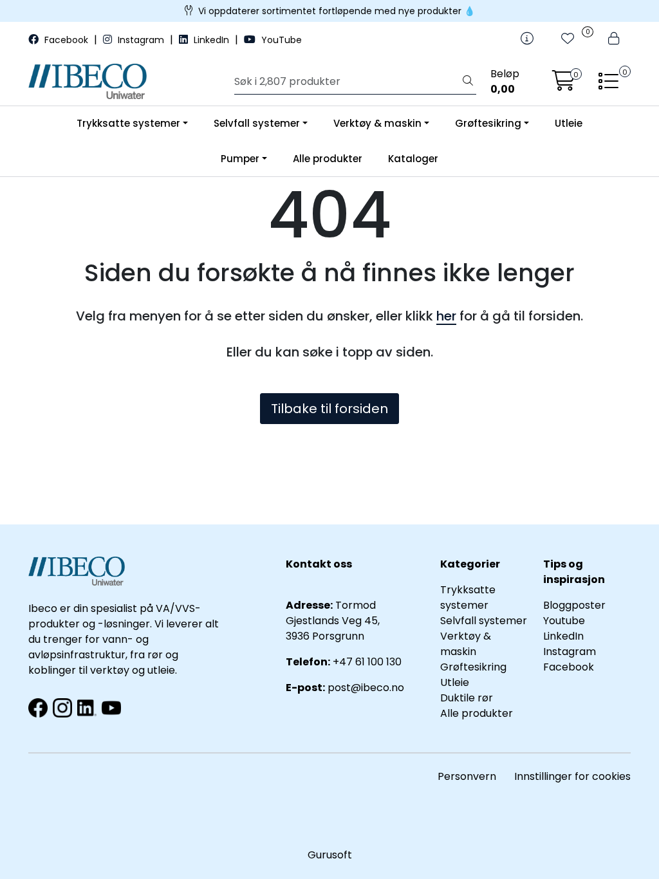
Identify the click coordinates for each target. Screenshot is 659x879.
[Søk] (467, 82)
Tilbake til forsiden (329, 409)
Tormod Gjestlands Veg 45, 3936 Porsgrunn (333, 620)
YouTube (280, 39)
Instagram (141, 39)
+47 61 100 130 (367, 661)
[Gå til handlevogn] (563, 84)
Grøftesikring (488, 123)
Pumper (240, 158)
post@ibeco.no (366, 687)
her (446, 316)
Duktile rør (466, 697)
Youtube (565, 620)
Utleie (568, 123)
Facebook (66, 39)
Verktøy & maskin (377, 123)
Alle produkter (327, 158)
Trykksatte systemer (128, 123)
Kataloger (413, 158)
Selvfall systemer (257, 123)
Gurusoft (330, 854)
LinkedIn (211, 39)
